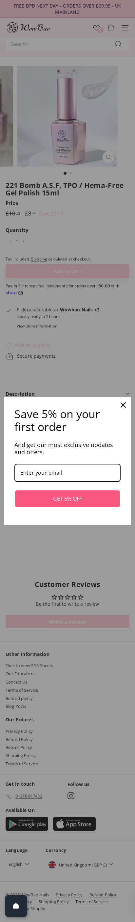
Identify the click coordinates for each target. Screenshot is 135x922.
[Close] (123, 405)
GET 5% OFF (67, 498)
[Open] (16, 906)
